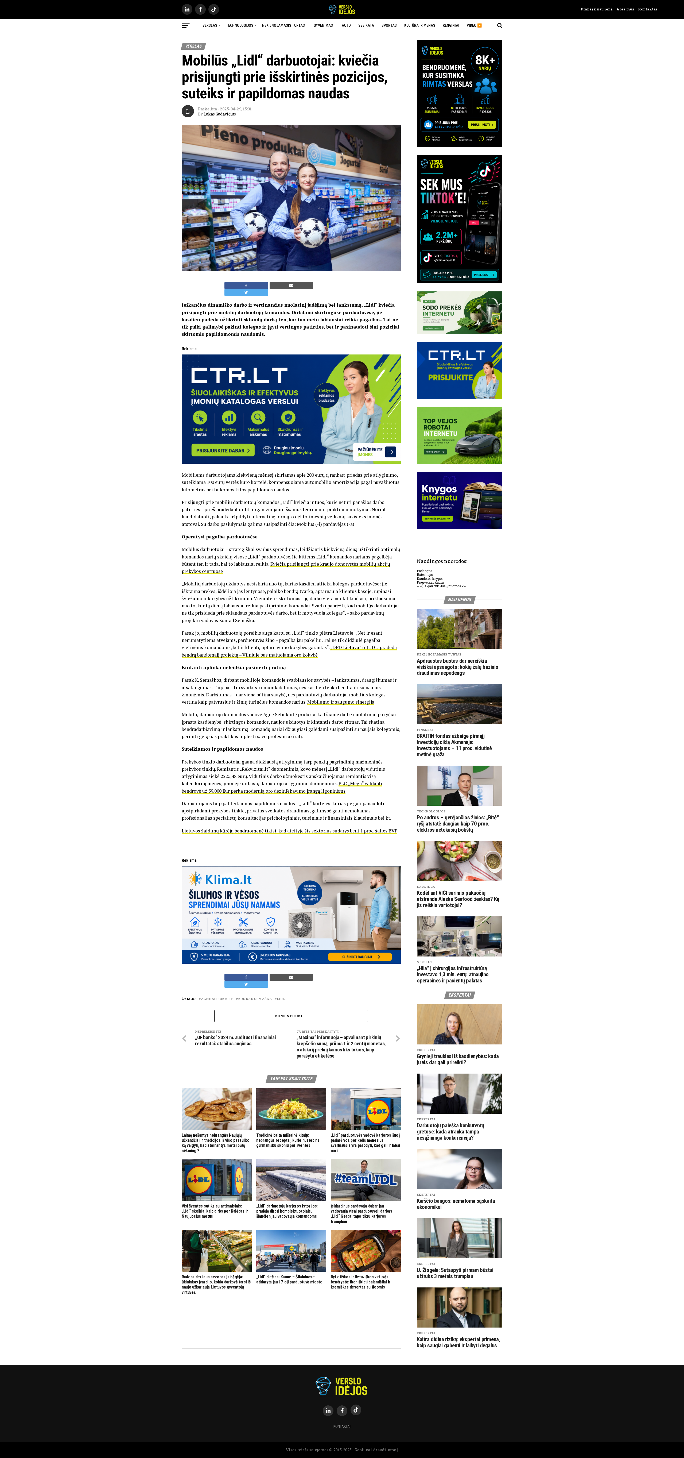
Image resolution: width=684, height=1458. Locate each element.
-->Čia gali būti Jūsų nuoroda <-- (442, 586)
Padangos (424, 571)
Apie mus (623, 9)
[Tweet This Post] (246, 292)
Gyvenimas (323, 25)
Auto (346, 25)
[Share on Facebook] (246, 285)
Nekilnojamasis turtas (283, 25)
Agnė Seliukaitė (217, 999)
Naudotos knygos (430, 578)
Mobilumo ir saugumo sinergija (340, 702)
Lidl (281, 999)
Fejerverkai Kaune (430, 582)
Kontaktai (645, 9)
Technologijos (239, 25)
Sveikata (366, 25)
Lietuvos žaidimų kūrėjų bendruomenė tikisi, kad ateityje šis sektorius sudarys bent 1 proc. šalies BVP (289, 831)
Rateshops (425, 574)
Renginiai (451, 25)
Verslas (210, 25)
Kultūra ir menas (419, 25)
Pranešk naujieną (596, 9)
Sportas (389, 25)
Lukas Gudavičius (220, 114)
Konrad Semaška (255, 999)
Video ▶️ (474, 25)
